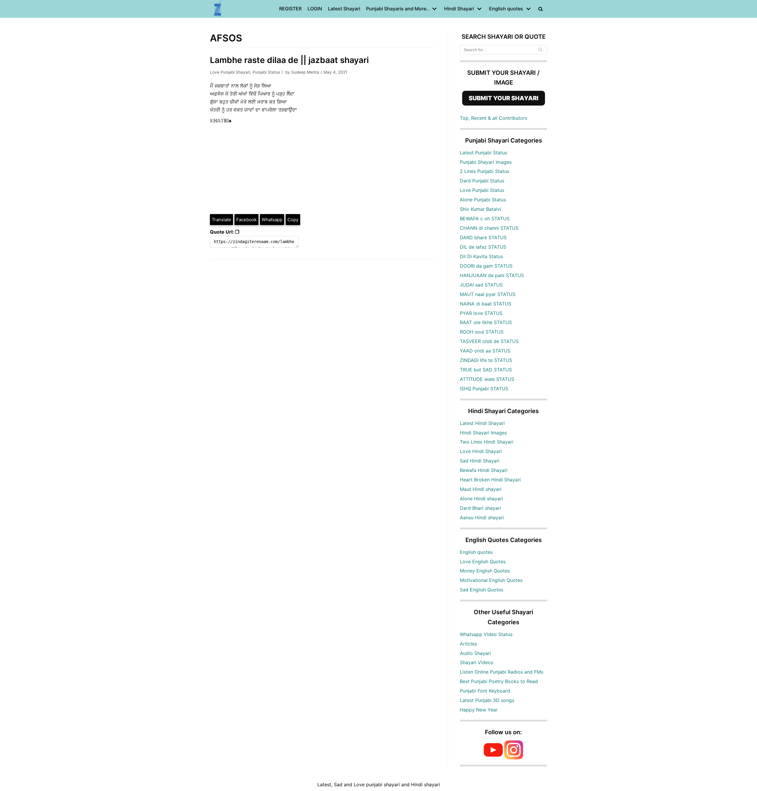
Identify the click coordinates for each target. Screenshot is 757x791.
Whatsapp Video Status (486, 634)
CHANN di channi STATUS (489, 228)
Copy (292, 219)
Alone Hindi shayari (481, 499)
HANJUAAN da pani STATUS (492, 275)
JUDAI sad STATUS (481, 285)
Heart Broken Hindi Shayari (490, 480)
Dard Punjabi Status (482, 181)
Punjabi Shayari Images (486, 162)
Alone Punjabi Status (483, 200)
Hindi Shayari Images (483, 433)
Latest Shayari (344, 9)
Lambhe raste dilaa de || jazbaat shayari (289, 60)
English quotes (476, 552)
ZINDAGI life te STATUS (486, 360)
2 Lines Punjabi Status (484, 171)
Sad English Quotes (481, 590)
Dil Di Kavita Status (481, 256)
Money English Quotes (485, 571)
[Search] (540, 49)
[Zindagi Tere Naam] (218, 9)
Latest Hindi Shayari (482, 423)
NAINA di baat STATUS (485, 304)
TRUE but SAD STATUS (486, 370)
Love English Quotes (483, 561)
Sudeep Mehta (305, 72)
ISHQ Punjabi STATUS (484, 389)
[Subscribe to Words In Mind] (493, 758)
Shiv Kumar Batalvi (480, 209)
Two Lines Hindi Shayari (486, 442)
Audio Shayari (475, 653)
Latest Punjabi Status (483, 153)
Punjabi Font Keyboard (485, 691)
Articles (468, 644)
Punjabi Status (266, 72)
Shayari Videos (476, 662)
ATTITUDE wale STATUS (487, 379)
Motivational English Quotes (491, 580)
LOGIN (315, 9)
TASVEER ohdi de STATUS (489, 341)
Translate (221, 219)
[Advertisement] (323, 169)
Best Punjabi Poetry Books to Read (499, 681)
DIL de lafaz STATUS (483, 247)
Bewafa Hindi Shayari (483, 470)
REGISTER (290, 9)
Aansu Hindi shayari (482, 517)
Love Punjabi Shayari (230, 72)
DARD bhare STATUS (483, 237)
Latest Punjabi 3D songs (487, 700)
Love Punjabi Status (482, 190)
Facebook (246, 219)
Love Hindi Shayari (481, 451)
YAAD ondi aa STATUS (485, 351)
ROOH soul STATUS (482, 332)
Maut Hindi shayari (481, 489)
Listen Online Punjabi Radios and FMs (501, 672)
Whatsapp (272, 219)
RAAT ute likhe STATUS (486, 322)
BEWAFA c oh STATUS (484, 218)
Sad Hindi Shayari (479, 461)
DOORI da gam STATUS (486, 266)
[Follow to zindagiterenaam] (513, 758)
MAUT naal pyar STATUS (487, 294)
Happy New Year (479, 710)
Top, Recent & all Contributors (493, 118)
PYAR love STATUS (481, 313)
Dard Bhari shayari (480, 508)
